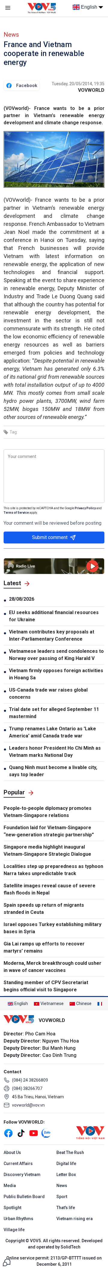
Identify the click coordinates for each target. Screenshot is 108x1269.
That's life (65, 1207)
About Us (12, 1152)
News (11, 34)
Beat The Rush (70, 1152)
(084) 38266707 (27, 1088)
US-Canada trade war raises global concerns (48, 693)
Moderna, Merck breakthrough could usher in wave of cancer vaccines (52, 966)
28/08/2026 (21, 599)
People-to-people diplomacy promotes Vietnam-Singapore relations (48, 811)
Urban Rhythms (18, 1218)
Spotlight (12, 1207)
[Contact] (6, 1262)
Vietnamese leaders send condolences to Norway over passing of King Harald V (56, 654)
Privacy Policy (85, 508)
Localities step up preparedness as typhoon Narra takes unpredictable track (53, 869)
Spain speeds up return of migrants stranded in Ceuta (44, 908)
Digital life (66, 1163)
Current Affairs (18, 1163)
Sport (61, 1196)
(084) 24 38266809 (30, 1080)
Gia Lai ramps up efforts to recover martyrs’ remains (44, 947)
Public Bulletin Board (24, 1196)
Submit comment (50, 537)
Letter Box (66, 1174)
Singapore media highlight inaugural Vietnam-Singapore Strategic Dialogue (47, 850)
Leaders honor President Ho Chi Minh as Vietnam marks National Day (55, 751)
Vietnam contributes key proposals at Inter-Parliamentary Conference (51, 635)
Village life (14, 1229)
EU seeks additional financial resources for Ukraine (54, 616)
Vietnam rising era (74, 1218)
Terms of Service (16, 512)
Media (10, 1185)
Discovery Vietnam (22, 1174)
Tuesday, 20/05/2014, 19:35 (78, 83)
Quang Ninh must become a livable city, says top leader (53, 771)
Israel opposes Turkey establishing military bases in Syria (52, 928)
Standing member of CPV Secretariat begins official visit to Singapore (46, 986)
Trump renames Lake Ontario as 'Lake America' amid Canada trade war (52, 732)
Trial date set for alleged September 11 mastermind (54, 712)
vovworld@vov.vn (28, 1105)
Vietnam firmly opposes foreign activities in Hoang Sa (56, 674)
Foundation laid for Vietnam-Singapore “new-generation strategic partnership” (49, 831)
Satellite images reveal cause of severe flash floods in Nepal (49, 889)
